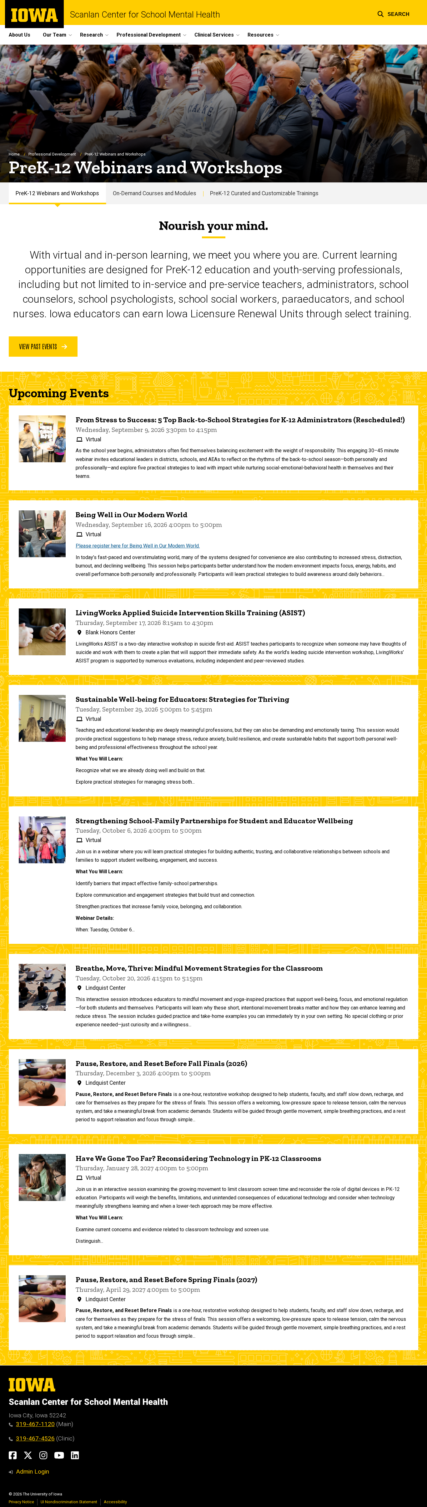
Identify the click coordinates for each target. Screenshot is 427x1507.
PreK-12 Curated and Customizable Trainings (264, 193)
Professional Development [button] (149, 35)
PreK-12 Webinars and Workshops (57, 193)
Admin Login (32, 1471)
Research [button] (91, 35)
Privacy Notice (21, 1502)
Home (14, 154)
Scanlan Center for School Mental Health (145, 15)
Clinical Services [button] (214, 35)
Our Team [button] (54, 35)
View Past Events (38, 346)
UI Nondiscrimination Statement (69, 1502)
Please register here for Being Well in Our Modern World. (138, 546)
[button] (393, 13)
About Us (19, 35)
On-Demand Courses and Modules (154, 193)
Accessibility (115, 1502)
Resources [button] (261, 35)
